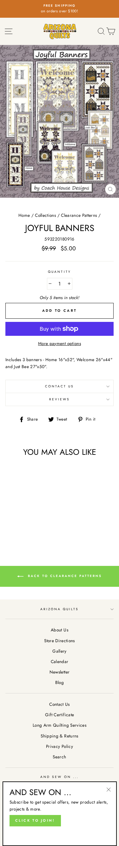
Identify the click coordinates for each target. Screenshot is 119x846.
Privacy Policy (59, 746)
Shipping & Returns (59, 736)
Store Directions (59, 640)
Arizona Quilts (59, 609)
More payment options (59, 343)
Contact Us (59, 386)
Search (59, 757)
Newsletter (59, 672)
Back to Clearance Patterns (64, 575)
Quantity (59, 271)
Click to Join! (35, 820)
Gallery (59, 651)
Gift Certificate (59, 714)
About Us (59, 630)
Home (24, 215)
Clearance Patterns (79, 215)
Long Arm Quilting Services (59, 725)
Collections (45, 215)
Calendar (60, 661)
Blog (59, 682)
